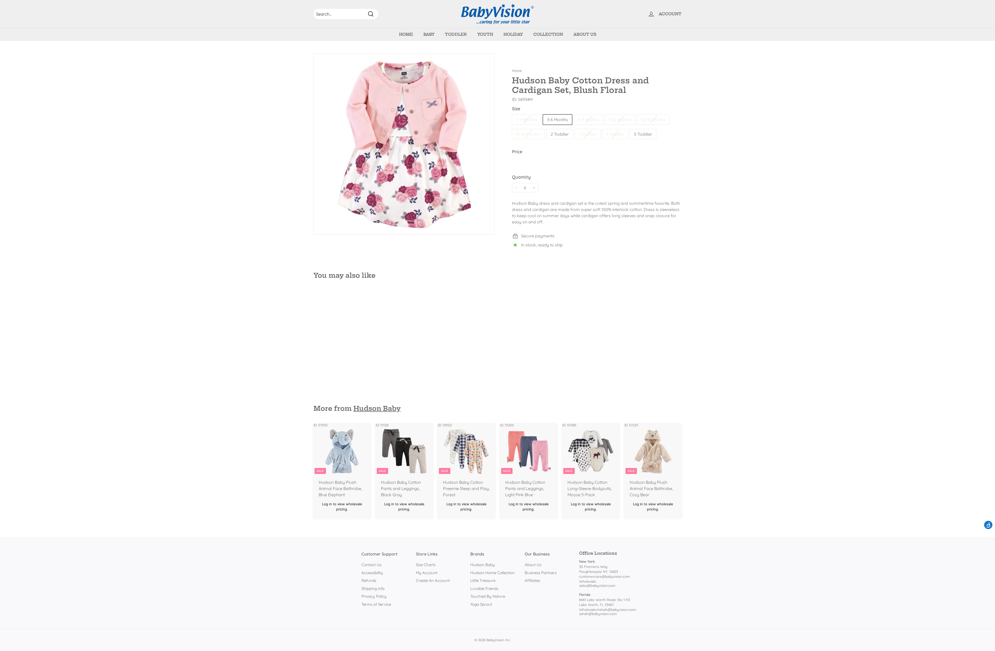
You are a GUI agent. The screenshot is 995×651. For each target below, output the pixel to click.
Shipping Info (373, 588)
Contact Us (371, 564)
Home (406, 34)
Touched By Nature (487, 596)
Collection (548, 34)
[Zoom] (404, 144)
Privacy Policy (374, 596)
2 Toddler (560, 134)
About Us (584, 34)
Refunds (368, 580)
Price (517, 151)
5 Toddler (643, 134)
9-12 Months (620, 119)
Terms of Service (376, 604)
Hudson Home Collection (492, 572)
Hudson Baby (377, 408)
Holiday (513, 34)
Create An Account (433, 580)
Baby (429, 34)
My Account (426, 572)
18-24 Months (528, 134)
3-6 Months (557, 119)
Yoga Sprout (481, 604)
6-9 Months (588, 119)
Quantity (521, 177)
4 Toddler (615, 134)
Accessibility (372, 572)
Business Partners (541, 572)
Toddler (456, 34)
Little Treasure (482, 580)
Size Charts (426, 564)
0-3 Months (526, 119)
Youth (485, 34)
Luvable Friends (484, 588)
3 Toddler (587, 134)
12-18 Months (653, 119)
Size (516, 108)
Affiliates (532, 580)
